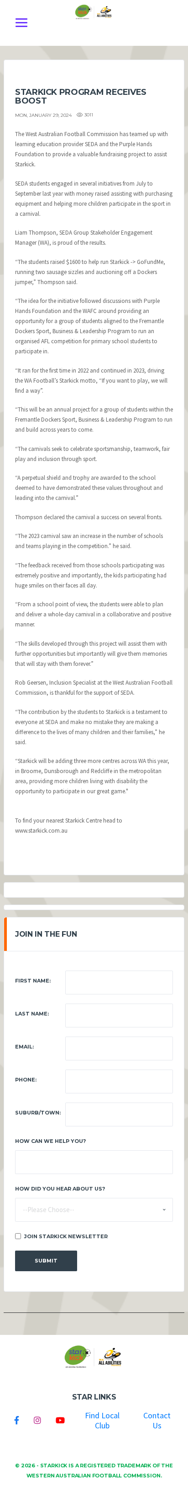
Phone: (26, 1079)
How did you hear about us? (60, 1189)
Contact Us (157, 1420)
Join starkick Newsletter (66, 1236)
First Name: (33, 980)
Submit (46, 1260)
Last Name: (32, 1013)
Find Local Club (102, 1420)
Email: (24, 1046)
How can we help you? (50, 1141)
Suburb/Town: (38, 1112)
